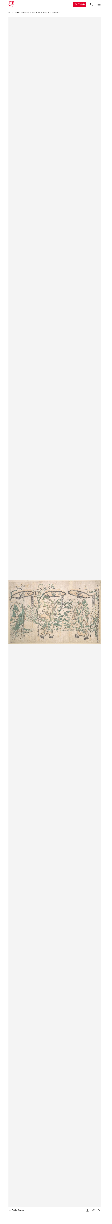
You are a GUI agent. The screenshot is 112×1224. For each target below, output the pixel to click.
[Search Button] (91, 4)
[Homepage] (11, 4)
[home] (9, 13)
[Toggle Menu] (99, 4)
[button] (55, 611)
